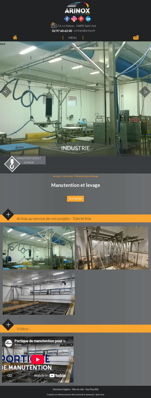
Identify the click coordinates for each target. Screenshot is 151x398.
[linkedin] (88, 18)
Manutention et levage (86, 176)
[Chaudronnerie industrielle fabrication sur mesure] (77, 7)
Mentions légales (62, 389)
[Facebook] (67, 18)
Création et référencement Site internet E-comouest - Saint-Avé (75, 394)
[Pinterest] (81, 18)
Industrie (68, 176)
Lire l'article (75, 198)
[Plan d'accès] (53, 25)
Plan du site (78, 389)
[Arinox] (15, 37)
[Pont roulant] (39, 249)
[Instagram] (74, 18)
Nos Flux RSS (92, 389)
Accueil (57, 176)
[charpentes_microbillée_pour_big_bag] (112, 249)
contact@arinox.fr (84, 30)
